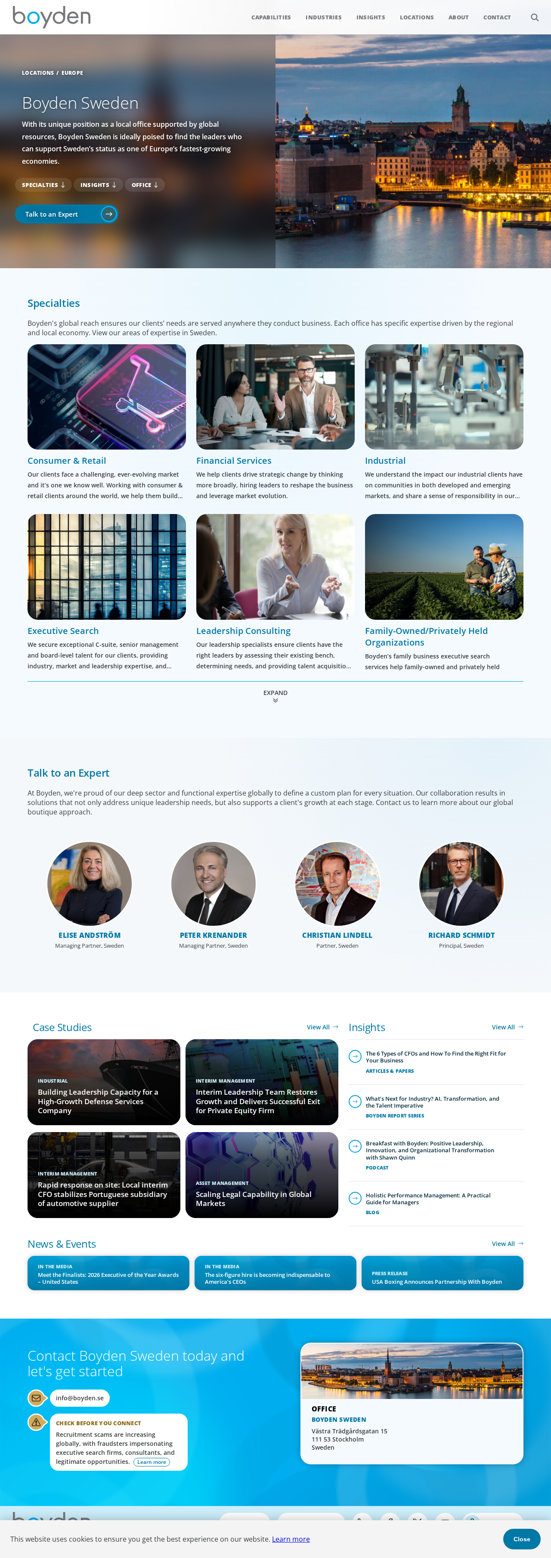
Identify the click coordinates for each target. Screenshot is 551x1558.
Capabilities (271, 17)
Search (534, 17)
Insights (370, 17)
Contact (497, 17)
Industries (324, 17)
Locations (417, 17)
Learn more (291, 1539)
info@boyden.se (80, 1398)
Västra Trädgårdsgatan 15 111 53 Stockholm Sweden (349, 1439)
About (459, 17)
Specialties (40, 185)
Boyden (51, 17)
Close (522, 1539)
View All (318, 1027)
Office (142, 185)
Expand (275, 693)
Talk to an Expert (51, 214)
